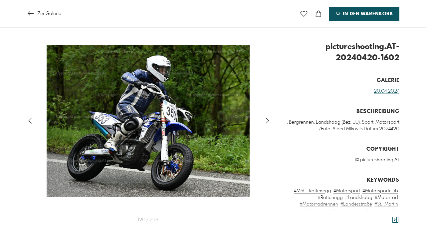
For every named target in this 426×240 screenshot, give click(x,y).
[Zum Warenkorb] (318, 13)
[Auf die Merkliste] (304, 13)
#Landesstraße (356, 204)
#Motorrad (386, 197)
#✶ (394, 211)
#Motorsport (346, 191)
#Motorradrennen (319, 204)
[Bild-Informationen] (395, 220)
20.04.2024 (386, 91)
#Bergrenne (376, 211)
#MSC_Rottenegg (312, 191)
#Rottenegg (330, 197)
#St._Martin (386, 204)
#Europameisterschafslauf (334, 211)
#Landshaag (358, 197)
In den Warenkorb (367, 14)
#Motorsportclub (380, 191)
